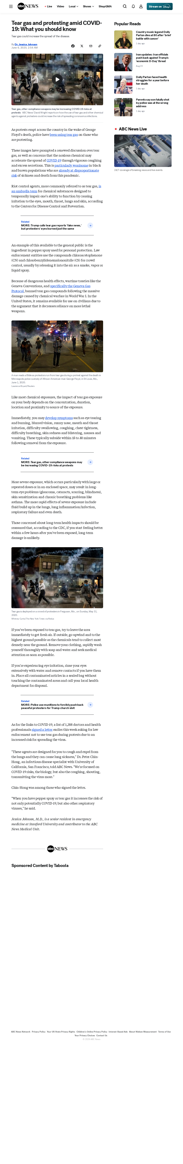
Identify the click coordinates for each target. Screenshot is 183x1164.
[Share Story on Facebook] (73, 46)
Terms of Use (164, 1031)
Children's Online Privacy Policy (91, 1031)
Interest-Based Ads (118, 1031)
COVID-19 (54, 160)
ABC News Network (20, 1031)
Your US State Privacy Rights (61, 1031)
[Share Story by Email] (90, 46)
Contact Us (101, 1035)
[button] (11, 6)
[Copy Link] (99, 46)
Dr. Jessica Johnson (26, 44)
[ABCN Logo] (28, 6)
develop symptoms (59, 417)
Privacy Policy (38, 1031)
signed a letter (42, 729)
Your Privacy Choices (85, 1035)
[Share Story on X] (81, 46)
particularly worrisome (71, 165)
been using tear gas (64, 134)
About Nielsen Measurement (143, 1031)
